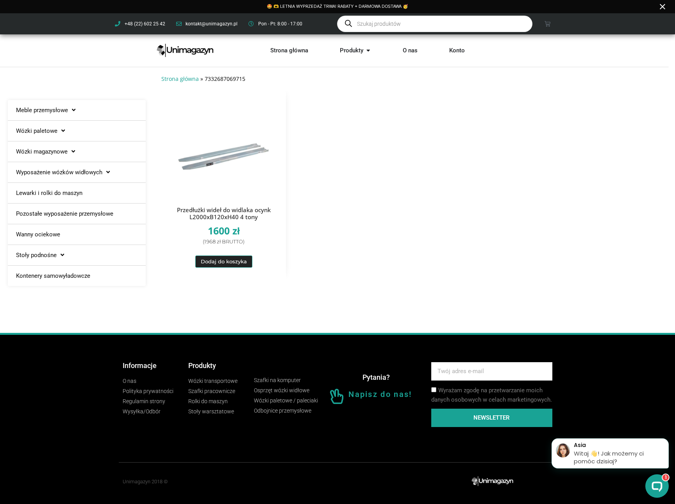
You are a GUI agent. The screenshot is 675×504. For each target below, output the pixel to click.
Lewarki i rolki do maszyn (49, 193)
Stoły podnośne (36, 255)
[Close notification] (662, 6)
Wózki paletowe (36, 130)
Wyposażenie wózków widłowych (59, 172)
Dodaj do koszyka (224, 261)
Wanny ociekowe (38, 234)
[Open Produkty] (368, 50)
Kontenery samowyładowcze (53, 275)
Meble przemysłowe (42, 110)
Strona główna (180, 78)
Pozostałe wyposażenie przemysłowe (64, 213)
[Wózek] (547, 24)
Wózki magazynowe (42, 151)
